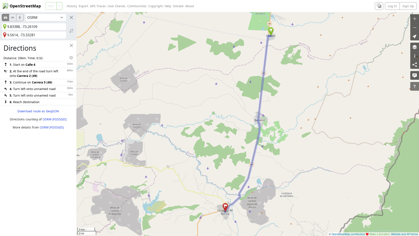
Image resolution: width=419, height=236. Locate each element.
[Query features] (414, 86)
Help (168, 6)
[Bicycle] (12, 17)
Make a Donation (379, 234)
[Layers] (414, 47)
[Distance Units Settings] (71, 57)
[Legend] (414, 55)
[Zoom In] (414, 18)
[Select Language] (379, 6)
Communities (137, 6)
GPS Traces (98, 6)
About (189, 6)
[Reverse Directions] (71, 31)
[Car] (5, 17)
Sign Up (408, 6)
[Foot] (20, 17)
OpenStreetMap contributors (348, 234)
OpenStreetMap (25, 6)
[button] (271, 31)
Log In (392, 6)
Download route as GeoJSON (38, 111)
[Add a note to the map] (414, 75)
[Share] (414, 64)
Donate (178, 6)
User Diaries (116, 6)
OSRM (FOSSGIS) (55, 119)
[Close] (71, 17)
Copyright (155, 6)
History (72, 6)
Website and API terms (404, 234)
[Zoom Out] (414, 27)
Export (83, 6)
